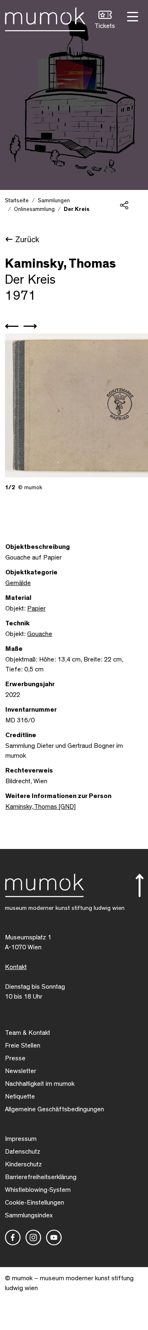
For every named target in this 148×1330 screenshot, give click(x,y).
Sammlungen (54, 201)
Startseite (17, 201)
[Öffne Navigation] (131, 15)
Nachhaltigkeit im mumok (39, 1083)
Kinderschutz (23, 1164)
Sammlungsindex (29, 1215)
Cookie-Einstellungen (34, 1202)
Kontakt (16, 967)
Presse (15, 1058)
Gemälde (18, 583)
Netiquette (20, 1096)
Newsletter (20, 1071)
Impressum (21, 1139)
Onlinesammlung (34, 209)
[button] (104, 20)
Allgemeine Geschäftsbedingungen (54, 1109)
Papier (36, 608)
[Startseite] (45, 18)
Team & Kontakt (27, 1032)
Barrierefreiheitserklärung (40, 1177)
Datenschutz (22, 1151)
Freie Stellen (22, 1045)
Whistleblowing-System (38, 1190)
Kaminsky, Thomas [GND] (40, 806)
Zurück (27, 240)
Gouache (39, 634)
